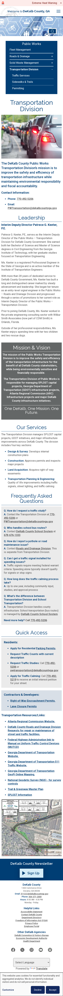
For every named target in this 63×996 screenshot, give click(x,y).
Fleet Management (20, 49)
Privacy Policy (31, 923)
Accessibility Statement (31, 912)
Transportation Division (24, 69)
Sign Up (33, 873)
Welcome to (28, 11)
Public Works (31, 44)
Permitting (18, 88)
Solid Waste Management (24, 62)
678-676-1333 (12, 535)
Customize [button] (8, 990)
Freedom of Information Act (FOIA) (32, 920)
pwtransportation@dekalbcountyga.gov (34, 670)
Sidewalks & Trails (22, 81)
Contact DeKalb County (31, 915)
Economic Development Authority (31, 938)
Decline (38, 990)
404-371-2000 (35, 897)
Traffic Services (21, 75)
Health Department (31, 941)
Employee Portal (31, 926)
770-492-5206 (25, 198)
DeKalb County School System (34, 531)
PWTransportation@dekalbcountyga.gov (32, 208)
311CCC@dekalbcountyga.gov (34, 894)
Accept (52, 990)
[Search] (52, 31)
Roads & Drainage (20, 56)
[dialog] (31, 984)
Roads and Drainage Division (33, 548)
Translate (41, 968)
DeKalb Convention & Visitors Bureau (32, 935)
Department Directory (31, 917)
